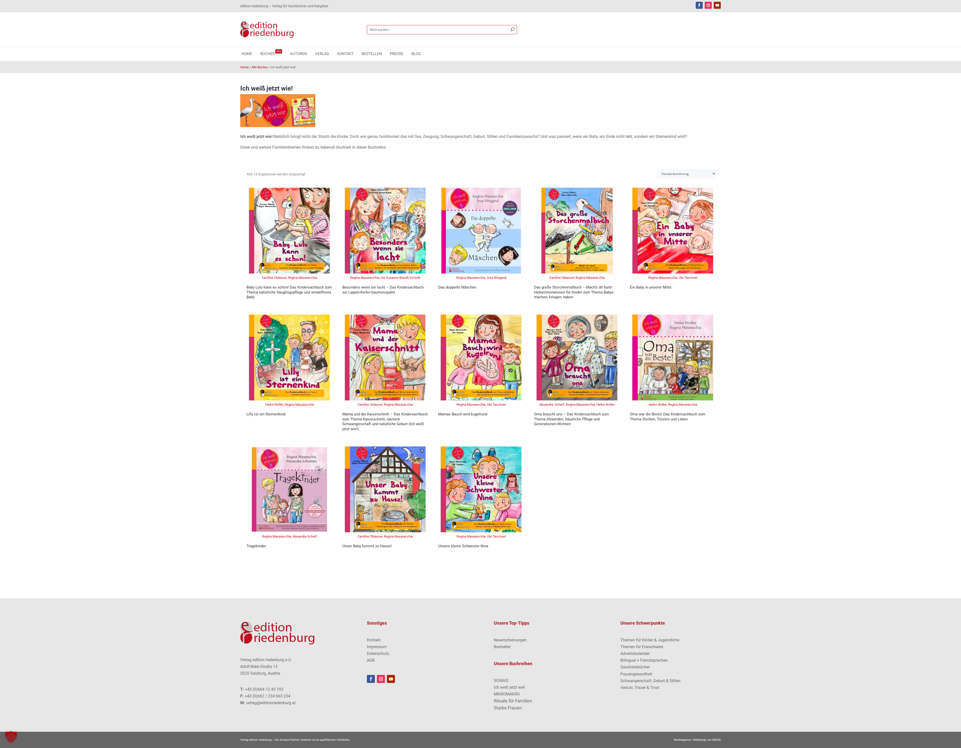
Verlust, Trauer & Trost (639, 687)
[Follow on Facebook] (699, 5)
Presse (396, 54)
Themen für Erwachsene (641, 646)
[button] (11, 737)
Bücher (270, 54)
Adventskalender (635, 653)
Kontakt (345, 54)
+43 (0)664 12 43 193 (264, 689)
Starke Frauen (508, 707)
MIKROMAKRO (507, 694)
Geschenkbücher (635, 667)
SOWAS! (501, 680)
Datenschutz (378, 653)
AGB (371, 660)
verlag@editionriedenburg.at (271, 702)
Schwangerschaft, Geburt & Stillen (650, 680)
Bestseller (502, 646)
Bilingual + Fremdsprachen (644, 660)
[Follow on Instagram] (708, 5)
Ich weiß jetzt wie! (509, 687)
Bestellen (372, 54)
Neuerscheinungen (510, 640)
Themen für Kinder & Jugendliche (649, 640)
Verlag (322, 54)
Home (247, 54)
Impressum (377, 646)
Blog (416, 54)
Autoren (298, 54)
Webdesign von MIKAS (707, 739)
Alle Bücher (260, 67)
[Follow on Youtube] (717, 5)
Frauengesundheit (636, 674)
